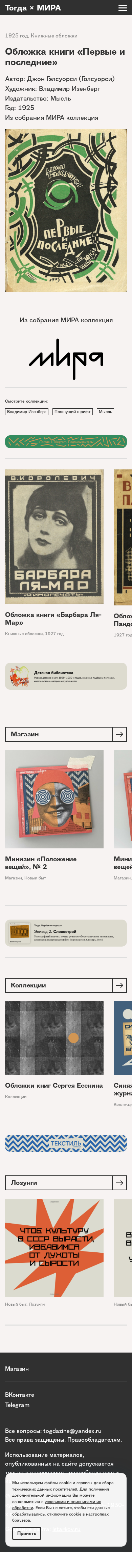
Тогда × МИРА (33, 8)
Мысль (105, 411)
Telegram (17, 1405)
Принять (26, 1533)
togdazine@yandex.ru (72, 1431)
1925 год (16, 35)
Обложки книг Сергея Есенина (54, 1085)
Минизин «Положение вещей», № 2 (40, 862)
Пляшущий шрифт (72, 411)
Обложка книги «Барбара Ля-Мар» (53, 618)
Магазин (13, 878)
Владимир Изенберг (26, 411)
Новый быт (35, 878)
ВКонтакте (19, 1394)
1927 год (54, 633)
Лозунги (37, 1304)
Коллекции (15, 1096)
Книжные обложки (54, 35)
